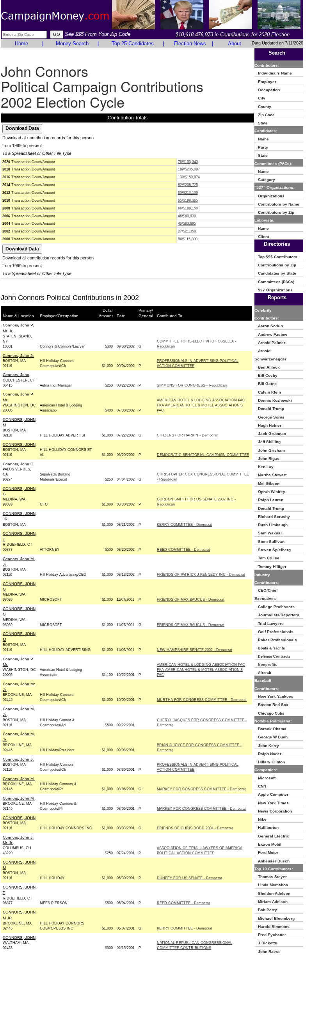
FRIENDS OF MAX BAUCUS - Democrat (190, 599)
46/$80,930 (187, 216)
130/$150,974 (189, 177)
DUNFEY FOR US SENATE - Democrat (189, 878)
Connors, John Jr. (18, 355)
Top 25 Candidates (133, 43)
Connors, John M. (19, 779)
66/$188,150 (188, 208)
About (234, 43)
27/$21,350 (187, 231)
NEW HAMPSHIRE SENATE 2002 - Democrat (194, 650)
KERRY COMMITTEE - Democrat (184, 525)
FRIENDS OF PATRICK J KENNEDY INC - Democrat (201, 575)
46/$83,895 (187, 223)
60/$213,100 (188, 193)
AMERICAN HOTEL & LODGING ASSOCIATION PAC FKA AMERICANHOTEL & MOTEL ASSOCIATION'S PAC (201, 405)
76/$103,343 (188, 162)
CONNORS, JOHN (19, 444)
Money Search (72, 43)
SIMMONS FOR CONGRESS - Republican (192, 385)
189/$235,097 (189, 169)
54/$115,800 (187, 239)
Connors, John (16, 375)
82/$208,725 (188, 185)
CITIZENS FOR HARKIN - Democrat (187, 435)
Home (21, 43)
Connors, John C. (18, 464)
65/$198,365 (188, 200)
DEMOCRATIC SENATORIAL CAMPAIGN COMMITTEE (203, 455)
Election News (190, 43)
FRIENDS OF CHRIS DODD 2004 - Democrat (195, 828)
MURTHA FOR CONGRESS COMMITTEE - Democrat (202, 700)
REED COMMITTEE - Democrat (183, 550)
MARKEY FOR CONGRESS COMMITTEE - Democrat (201, 789)
